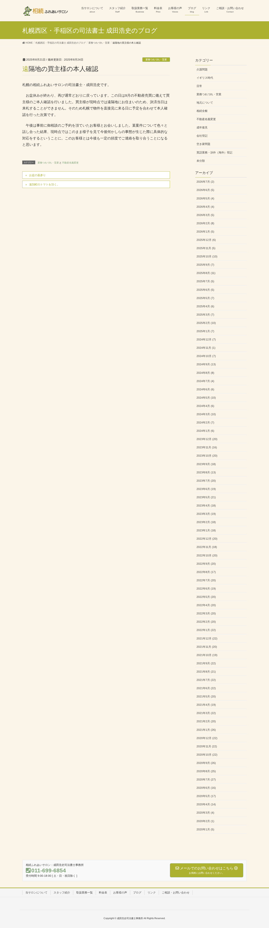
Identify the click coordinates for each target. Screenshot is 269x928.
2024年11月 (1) (206, 347)
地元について (205, 102)
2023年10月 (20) (207, 455)
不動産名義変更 (70, 162)
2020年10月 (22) (207, 754)
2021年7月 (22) (206, 679)
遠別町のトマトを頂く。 (44, 184)
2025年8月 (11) (206, 273)
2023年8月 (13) (206, 472)
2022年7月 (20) (206, 580)
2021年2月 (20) (206, 721)
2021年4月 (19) (206, 704)
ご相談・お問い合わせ (175, 892)
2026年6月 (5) (205, 190)
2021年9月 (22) (206, 663)
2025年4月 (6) (205, 306)
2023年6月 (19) (206, 489)
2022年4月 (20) (206, 605)
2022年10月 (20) (207, 555)
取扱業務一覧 (84, 892)
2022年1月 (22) (206, 630)
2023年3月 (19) (206, 513)
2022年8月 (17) (206, 572)
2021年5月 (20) (206, 696)
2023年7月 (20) (206, 480)
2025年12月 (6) (206, 239)
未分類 (201, 160)
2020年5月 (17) (206, 796)
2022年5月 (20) (206, 596)
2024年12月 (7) (206, 339)
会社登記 (202, 135)
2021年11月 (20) (207, 646)
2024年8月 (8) (205, 372)
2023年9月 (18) (206, 464)
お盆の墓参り (37, 175)
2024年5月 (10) (206, 397)
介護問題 (202, 69)
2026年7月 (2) (205, 181)
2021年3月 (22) (206, 713)
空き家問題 (203, 144)
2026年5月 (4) (205, 198)
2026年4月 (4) (205, 206)
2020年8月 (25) (206, 771)
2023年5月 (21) (206, 497)
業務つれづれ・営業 (156, 59)
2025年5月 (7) (205, 298)
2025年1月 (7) (205, 331)
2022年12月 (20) (207, 538)
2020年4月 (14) (206, 804)
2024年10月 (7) (206, 356)
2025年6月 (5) (205, 289)
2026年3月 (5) (205, 215)
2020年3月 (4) (205, 812)
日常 (199, 86)
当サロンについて (36, 892)
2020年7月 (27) (206, 779)
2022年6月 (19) (206, 588)
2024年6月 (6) (205, 389)
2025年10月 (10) (207, 256)
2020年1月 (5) (205, 829)
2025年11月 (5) (206, 248)
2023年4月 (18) (206, 505)
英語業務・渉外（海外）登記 (214, 152)
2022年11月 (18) (207, 547)
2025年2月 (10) (206, 322)
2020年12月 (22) (207, 738)
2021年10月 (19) (207, 655)
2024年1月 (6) (205, 430)
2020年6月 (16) (206, 787)
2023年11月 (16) (207, 447)
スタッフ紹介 (62, 892)
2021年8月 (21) (206, 671)
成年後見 (202, 127)
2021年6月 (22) (206, 688)
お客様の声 (120, 892)
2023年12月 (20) (207, 439)
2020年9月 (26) (206, 762)
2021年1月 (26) (206, 729)
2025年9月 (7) (205, 264)
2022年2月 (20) (206, 621)
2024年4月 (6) (205, 405)
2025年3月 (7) (205, 314)
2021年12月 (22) (207, 638)
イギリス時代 (205, 77)
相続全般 (202, 110)
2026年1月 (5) (205, 231)
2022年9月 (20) (206, 563)
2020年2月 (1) (205, 821)
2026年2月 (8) (205, 223)
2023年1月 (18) (206, 530)
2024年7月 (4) (205, 381)
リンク (151, 892)
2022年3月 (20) (206, 613)
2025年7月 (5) (205, 281)
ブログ (137, 892)
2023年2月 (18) (206, 522)
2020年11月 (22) (207, 746)
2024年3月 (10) (206, 414)
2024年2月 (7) (205, 422)
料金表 (103, 892)
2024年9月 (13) (206, 364)
